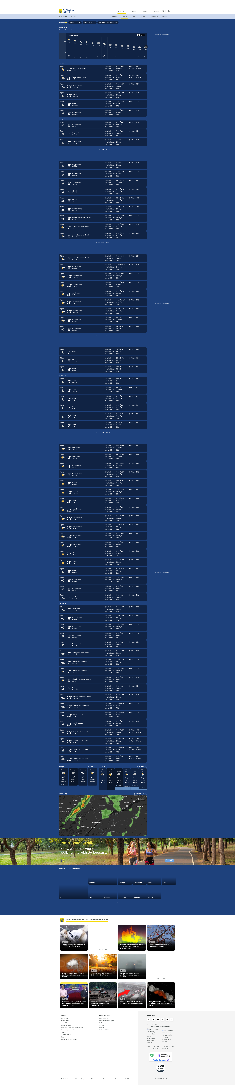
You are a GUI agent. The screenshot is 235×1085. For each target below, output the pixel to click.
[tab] (138, 35)
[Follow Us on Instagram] (153, 1019)
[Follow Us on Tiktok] (162, 1019)
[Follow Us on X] (172, 1019)
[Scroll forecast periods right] (146, 46)
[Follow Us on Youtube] (158, 1019)
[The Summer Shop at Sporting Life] (169, 892)
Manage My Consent (67, 1030)
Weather (65, 16)
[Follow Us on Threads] (167, 1019)
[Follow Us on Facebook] (149, 1019)
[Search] (163, 11)
